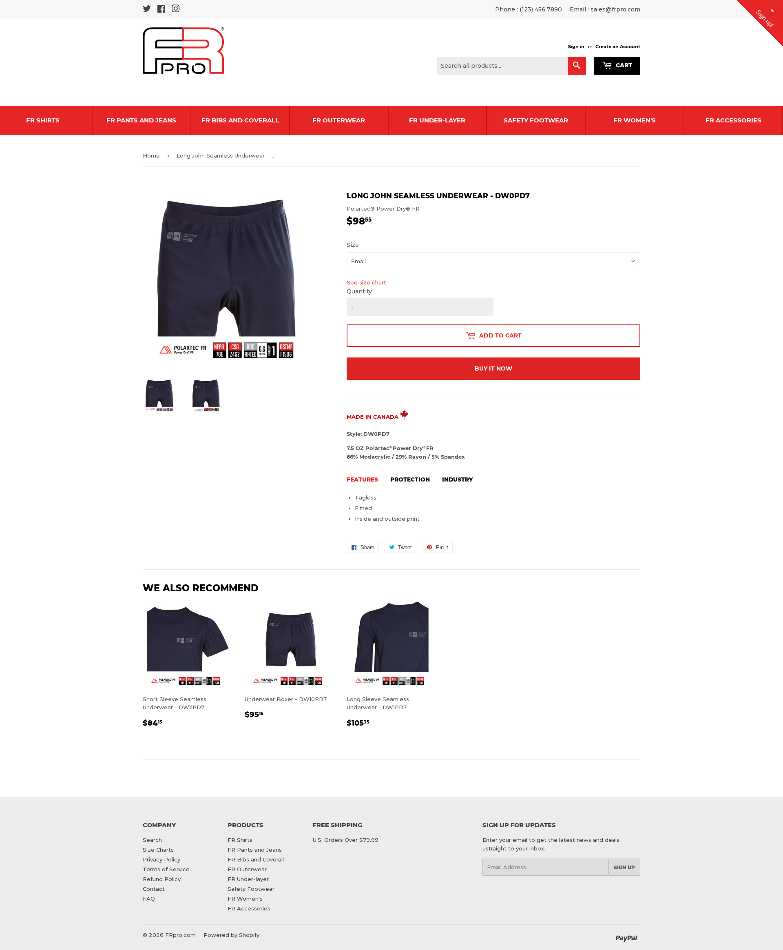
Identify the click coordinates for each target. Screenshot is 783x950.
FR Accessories (733, 120)
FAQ (149, 898)
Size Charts (158, 849)
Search (152, 840)
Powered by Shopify (231, 935)
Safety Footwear (536, 120)
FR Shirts (240, 840)
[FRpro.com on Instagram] (176, 10)
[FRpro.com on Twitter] (147, 10)
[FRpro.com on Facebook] (161, 10)
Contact (154, 889)
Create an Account (617, 46)
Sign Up (624, 867)
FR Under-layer (437, 120)
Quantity (359, 291)
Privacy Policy (161, 859)
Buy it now (493, 368)
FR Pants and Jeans (141, 120)
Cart (623, 65)
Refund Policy (162, 879)
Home (151, 155)
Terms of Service (166, 869)
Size (353, 245)
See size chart (366, 282)
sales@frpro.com (615, 9)
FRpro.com (180, 935)
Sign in (576, 46)
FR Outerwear (338, 120)
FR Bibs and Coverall (240, 120)
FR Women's (634, 120)
